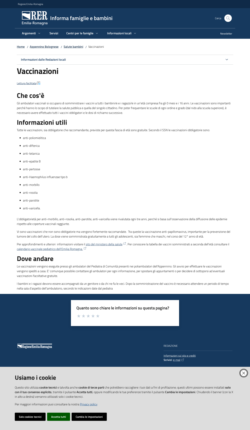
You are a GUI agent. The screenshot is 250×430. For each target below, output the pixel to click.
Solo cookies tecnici (30, 417)
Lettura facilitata (26, 83)
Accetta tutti (58, 417)
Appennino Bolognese (44, 46)
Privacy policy (88, 404)
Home (21, 46)
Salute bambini (73, 46)
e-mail (176, 360)
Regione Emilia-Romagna (30, 4)
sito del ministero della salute (104, 244)
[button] (228, 18)
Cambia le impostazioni (89, 417)
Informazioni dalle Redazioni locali (43, 59)
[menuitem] (224, 34)
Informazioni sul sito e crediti (180, 356)
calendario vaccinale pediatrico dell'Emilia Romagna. (50, 249)
